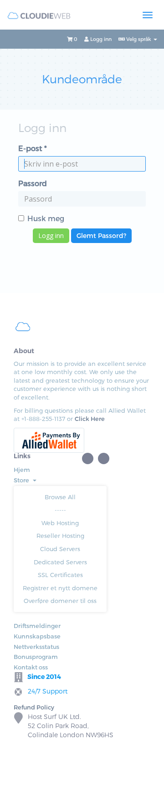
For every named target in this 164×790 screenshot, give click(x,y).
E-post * (32, 148)
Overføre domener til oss (60, 600)
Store (23, 480)
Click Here (90, 418)
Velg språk (139, 39)
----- (60, 509)
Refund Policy (34, 707)
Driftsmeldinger (37, 625)
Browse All (60, 497)
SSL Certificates (60, 574)
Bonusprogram (36, 656)
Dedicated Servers (60, 562)
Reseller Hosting (60, 535)
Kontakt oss (31, 667)
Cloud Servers (60, 548)
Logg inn (100, 39)
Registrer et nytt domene (60, 588)
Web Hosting (60, 523)
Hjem (22, 469)
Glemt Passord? (101, 235)
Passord (32, 183)
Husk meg (45, 218)
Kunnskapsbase (37, 636)
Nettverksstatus (36, 646)
